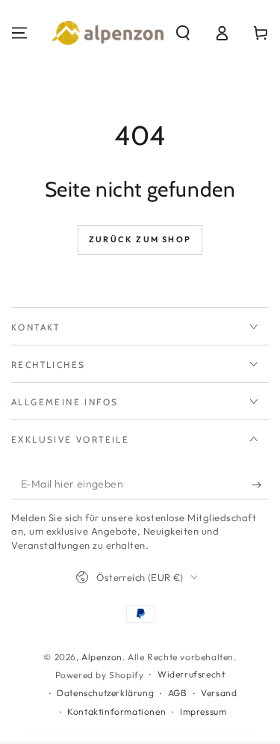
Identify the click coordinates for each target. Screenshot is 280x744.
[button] (183, 33)
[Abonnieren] (260, 484)
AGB (177, 692)
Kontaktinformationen (116, 711)
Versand (219, 692)
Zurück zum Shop (140, 239)
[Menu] (19, 33)
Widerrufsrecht (191, 674)
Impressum (203, 711)
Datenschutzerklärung (105, 692)
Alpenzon (101, 656)
